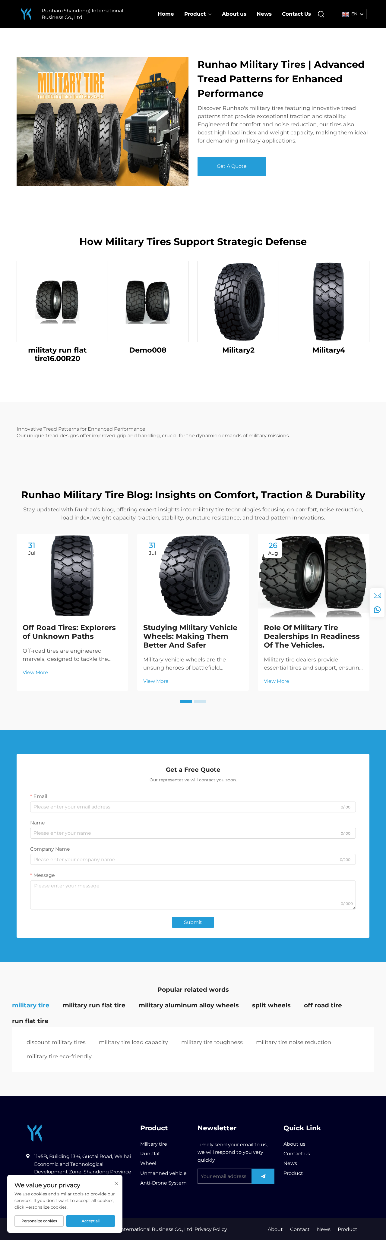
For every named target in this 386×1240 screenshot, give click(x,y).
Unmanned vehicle (163, 1173)
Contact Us (296, 14)
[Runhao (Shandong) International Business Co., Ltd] (26, 14)
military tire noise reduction (293, 1042)
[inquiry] (377, 595)
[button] (186, 701)
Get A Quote (232, 166)
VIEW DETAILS (57, 301)
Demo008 (147, 350)
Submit (193, 922)
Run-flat (150, 1154)
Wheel (148, 1163)
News (264, 14)
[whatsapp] (377, 610)
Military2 (238, 350)
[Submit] (263, 1176)
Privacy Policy (210, 1229)
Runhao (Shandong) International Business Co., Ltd (82, 14)
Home (166, 14)
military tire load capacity (133, 1042)
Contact (300, 1229)
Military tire (153, 1144)
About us (234, 14)
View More (35, 672)
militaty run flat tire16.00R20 (57, 354)
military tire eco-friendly (59, 1056)
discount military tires (56, 1042)
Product (195, 14)
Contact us (296, 1154)
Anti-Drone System (163, 1183)
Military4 (328, 350)
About (275, 1229)
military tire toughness (212, 1042)
